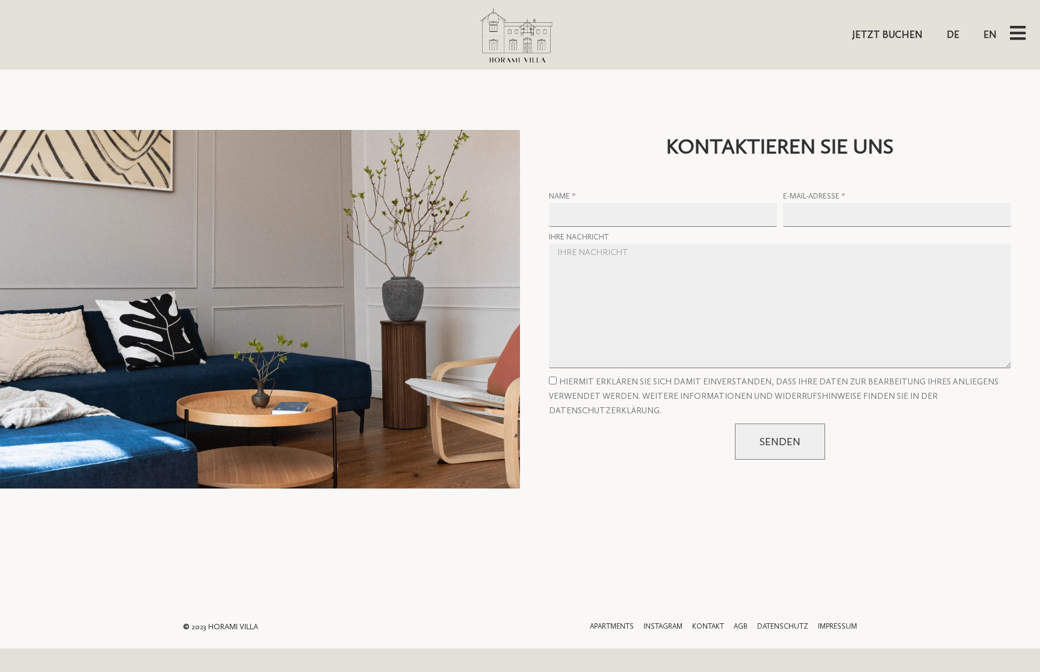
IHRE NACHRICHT (578, 237)
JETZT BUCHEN (887, 34)
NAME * (562, 196)
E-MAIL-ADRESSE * (814, 196)
